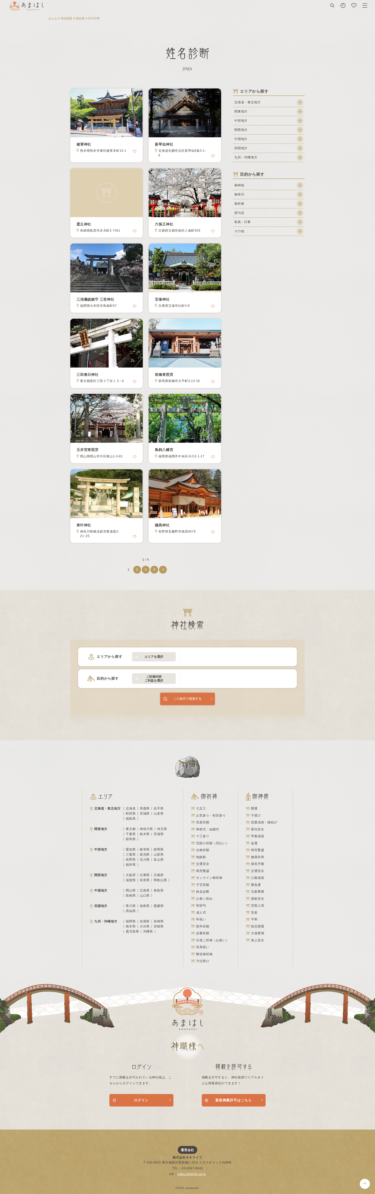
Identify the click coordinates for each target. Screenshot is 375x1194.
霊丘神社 (84, 224)
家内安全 (257, 829)
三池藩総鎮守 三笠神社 (95, 299)
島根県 (131, 895)
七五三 (201, 808)
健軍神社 (84, 144)
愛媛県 (158, 906)
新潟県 (145, 854)
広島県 (145, 890)
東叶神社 (84, 525)
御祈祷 (80, 18)
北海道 (131, 808)
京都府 (158, 875)
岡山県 (131, 890)
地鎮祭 (201, 857)
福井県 (131, 864)
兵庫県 (145, 875)
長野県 (131, 859)
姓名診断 (202, 891)
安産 (254, 912)
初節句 (201, 905)
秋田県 (131, 813)
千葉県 (131, 834)
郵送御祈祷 (204, 954)
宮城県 (145, 813)
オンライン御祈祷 (209, 877)
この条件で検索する (187, 698)
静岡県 (158, 849)
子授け (256, 815)
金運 (254, 843)
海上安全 (257, 940)
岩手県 (158, 808)
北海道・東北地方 (247, 102)
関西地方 (240, 129)
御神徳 (239, 185)
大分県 (145, 926)
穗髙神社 (162, 525)
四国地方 (240, 148)
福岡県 (131, 921)
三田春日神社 (88, 375)
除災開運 (257, 926)
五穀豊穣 (257, 891)
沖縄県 (148, 931)
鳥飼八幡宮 (164, 450)
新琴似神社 (164, 144)
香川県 (131, 906)
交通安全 (202, 864)
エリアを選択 (154, 656)
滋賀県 (131, 880)
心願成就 (257, 877)
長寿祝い (202, 947)
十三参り (202, 836)
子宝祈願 (202, 884)
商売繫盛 (202, 871)
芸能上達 (257, 905)
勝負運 (256, 884)
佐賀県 (145, 921)
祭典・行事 (242, 222)
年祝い (201, 919)
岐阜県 (145, 849)
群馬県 (131, 839)
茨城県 (158, 834)
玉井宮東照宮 (88, 450)
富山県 (158, 859)
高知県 (131, 911)
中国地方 (240, 139)
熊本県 (131, 926)
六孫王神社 (164, 224)
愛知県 (131, 849)
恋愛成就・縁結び (264, 822)
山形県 (158, 813)
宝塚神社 (162, 299)
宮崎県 (158, 926)
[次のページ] (163, 570)
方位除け (202, 961)
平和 (254, 919)
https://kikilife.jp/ (190, 1174)
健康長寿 (257, 857)
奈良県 (145, 880)
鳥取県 (158, 890)
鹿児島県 (132, 931)
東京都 (131, 829)
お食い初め (204, 898)
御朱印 (239, 194)
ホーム (52, 18)
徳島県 (145, 906)
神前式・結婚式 (207, 829)
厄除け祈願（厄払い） (212, 843)
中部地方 (240, 120)
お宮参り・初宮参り (211, 815)
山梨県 (158, 854)
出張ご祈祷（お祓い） (212, 940)
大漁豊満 (257, 933)
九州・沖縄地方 (245, 157)
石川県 (145, 859)
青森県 (145, 808)
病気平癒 (257, 864)
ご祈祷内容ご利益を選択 (154, 678)
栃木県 (145, 834)
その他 (239, 231)
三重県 (131, 854)
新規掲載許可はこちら (233, 1100)
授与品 (239, 212)
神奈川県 (146, 829)
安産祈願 (202, 822)
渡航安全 (257, 898)
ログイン (141, 1100)
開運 (254, 808)
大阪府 (131, 875)
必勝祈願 (202, 933)
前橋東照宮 (164, 375)
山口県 (145, 895)
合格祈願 (202, 850)
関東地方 (240, 111)
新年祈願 (202, 926)
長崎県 (158, 921)
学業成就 (257, 836)
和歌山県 (160, 880)
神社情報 (66, 18)
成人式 (201, 912)
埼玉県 (162, 829)
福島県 (131, 818)
